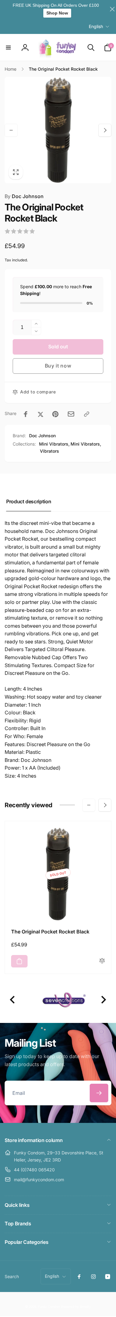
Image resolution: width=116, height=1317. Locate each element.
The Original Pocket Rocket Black (50, 932)
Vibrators (49, 451)
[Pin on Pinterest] (55, 414)
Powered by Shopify (76, 1306)
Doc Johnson (24, 196)
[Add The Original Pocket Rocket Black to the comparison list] (102, 961)
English (96, 26)
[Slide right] (104, 130)
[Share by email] (71, 414)
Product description (28, 501)
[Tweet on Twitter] (40, 414)
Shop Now (57, 12)
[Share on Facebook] (26, 414)
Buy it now (58, 366)
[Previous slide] (13, 1000)
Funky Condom (49, 1306)
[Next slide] (103, 1000)
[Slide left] (11, 130)
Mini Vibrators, (54, 444)
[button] (8, 47)
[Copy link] (87, 414)
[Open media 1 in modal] (58, 130)
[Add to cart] (19, 961)
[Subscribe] (99, 1093)
